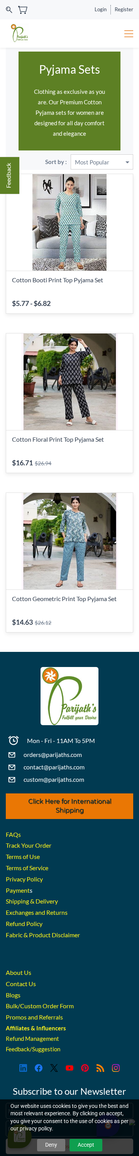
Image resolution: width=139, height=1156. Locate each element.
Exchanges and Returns (37, 912)
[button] (69, 806)
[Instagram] (116, 1068)
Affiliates (18, 1028)
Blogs (13, 995)
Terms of (17, 856)
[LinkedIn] (23, 1068)
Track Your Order (28, 845)
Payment (18, 890)
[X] (54, 1068)
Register (124, 9)
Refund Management (32, 1038)
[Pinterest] (85, 1068)
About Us (18, 972)
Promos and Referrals (34, 1017)
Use (34, 856)
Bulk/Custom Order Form (40, 1005)
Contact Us (21, 983)
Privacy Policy (24, 879)
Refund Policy (24, 923)
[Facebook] (38, 1068)
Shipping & (21, 901)
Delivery (47, 901)
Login (101, 9)
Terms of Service (27, 867)
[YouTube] (69, 1068)
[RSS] (100, 1068)
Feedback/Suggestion (33, 1048)
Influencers (51, 1028)
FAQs (13, 834)
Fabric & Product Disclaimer (43, 934)
